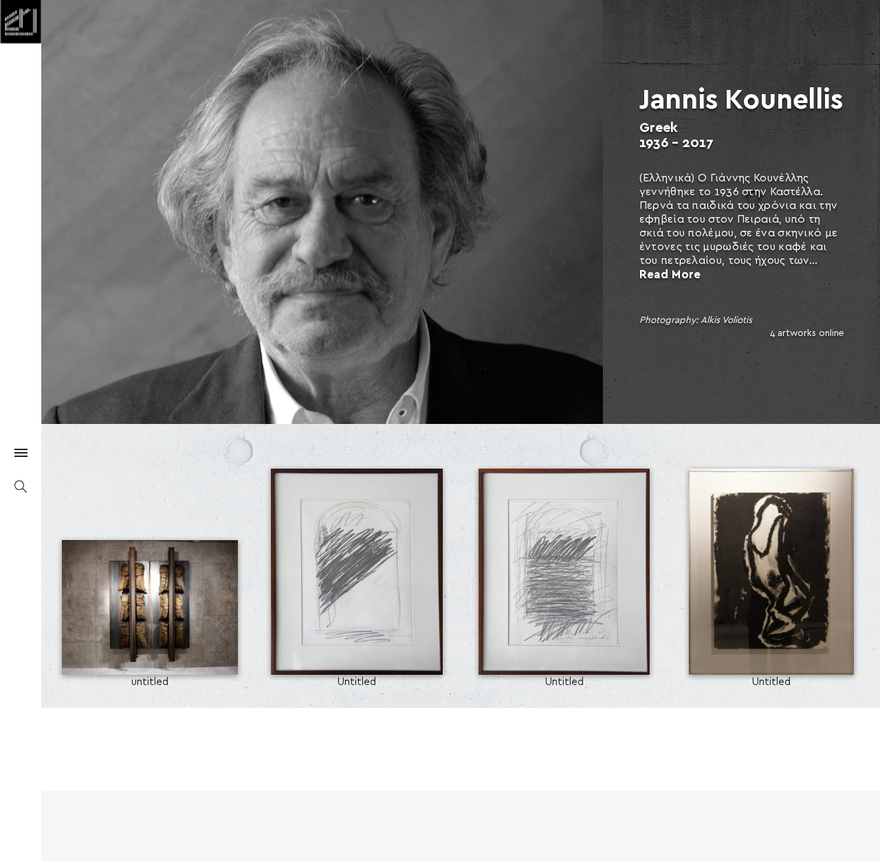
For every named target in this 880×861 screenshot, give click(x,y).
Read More (670, 274)
